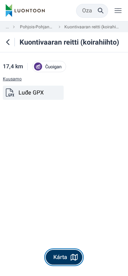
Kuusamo (12, 79)
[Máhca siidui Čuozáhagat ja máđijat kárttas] (8, 42)
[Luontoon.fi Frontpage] (25, 11)
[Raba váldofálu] (118, 10)
